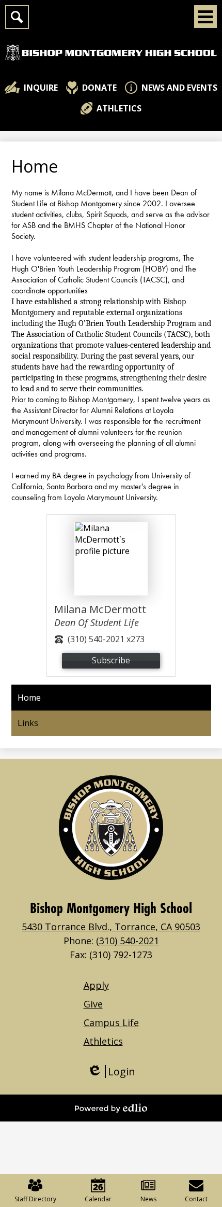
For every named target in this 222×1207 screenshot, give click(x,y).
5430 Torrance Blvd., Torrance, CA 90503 (111, 926)
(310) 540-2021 (127, 940)
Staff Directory (35, 1199)
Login (111, 1071)
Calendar (98, 1199)
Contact (196, 1199)
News (148, 1199)
